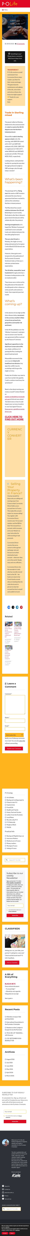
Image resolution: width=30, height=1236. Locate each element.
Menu (6, 10)
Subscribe (15, 915)
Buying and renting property (15, 800)
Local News (10, 817)
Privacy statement (12, 911)
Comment (8, 694)
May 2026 (9, 1069)
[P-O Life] (10, 4)
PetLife (9, 827)
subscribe (22, 741)
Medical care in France (13, 841)
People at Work (11, 825)
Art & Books (10, 797)
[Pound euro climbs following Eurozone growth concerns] (8, 647)
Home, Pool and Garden (14, 812)
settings (18, 1230)
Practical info (9, 831)
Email (7, 726)
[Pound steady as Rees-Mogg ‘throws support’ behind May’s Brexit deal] (18, 624)
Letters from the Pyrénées (15, 815)
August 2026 (10, 1059)
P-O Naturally (11, 822)
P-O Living (8, 793)
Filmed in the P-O (12, 802)
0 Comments (21, 44)
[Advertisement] (15, 771)
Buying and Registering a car (15, 836)
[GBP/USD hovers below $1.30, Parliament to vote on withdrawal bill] (8, 624)
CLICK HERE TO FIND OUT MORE (14, 418)
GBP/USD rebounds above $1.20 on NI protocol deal (15, 26)
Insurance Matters (12, 838)
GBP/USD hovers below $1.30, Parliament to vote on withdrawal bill (8, 632)
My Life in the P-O (12, 820)
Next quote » (9, 998)
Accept (5, 1233)
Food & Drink (11, 805)
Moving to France (12, 846)
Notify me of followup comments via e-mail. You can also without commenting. (15, 740)
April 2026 (9, 1072)
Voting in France (11, 848)
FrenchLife (10, 807)
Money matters (11, 843)
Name (7, 717)
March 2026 (10, 1076)
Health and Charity (12, 810)
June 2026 (9, 1066)
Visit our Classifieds (12, 962)
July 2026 (9, 1062)
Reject (12, 1233)
